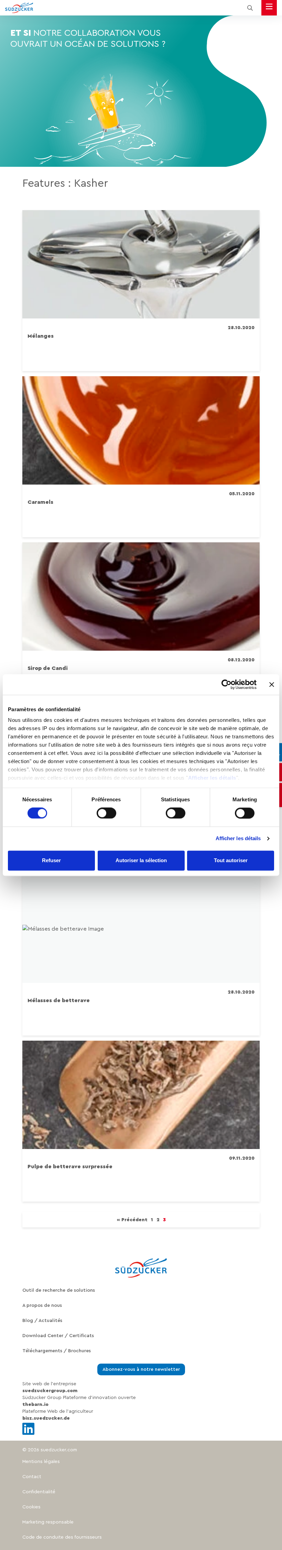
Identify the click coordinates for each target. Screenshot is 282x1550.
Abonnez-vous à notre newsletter (141, 1369)
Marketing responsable (48, 1522)
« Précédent (132, 1219)
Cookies (31, 1507)
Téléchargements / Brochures (56, 1350)
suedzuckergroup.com (49, 1390)
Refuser (51, 860)
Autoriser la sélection (141, 860)
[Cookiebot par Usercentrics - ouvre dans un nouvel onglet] (226, 684)
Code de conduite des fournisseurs (62, 1537)
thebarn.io (35, 1404)
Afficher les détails (212, 778)
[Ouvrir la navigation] (269, 7)
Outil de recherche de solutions (58, 1290)
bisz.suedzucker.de (46, 1418)
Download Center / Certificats (58, 1335)
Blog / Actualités (42, 1320)
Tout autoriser (231, 860)
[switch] (106, 813)
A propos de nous (42, 1305)
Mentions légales (41, 1461)
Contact (31, 1476)
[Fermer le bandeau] (271, 684)
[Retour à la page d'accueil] (19, 8)
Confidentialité (38, 1491)
